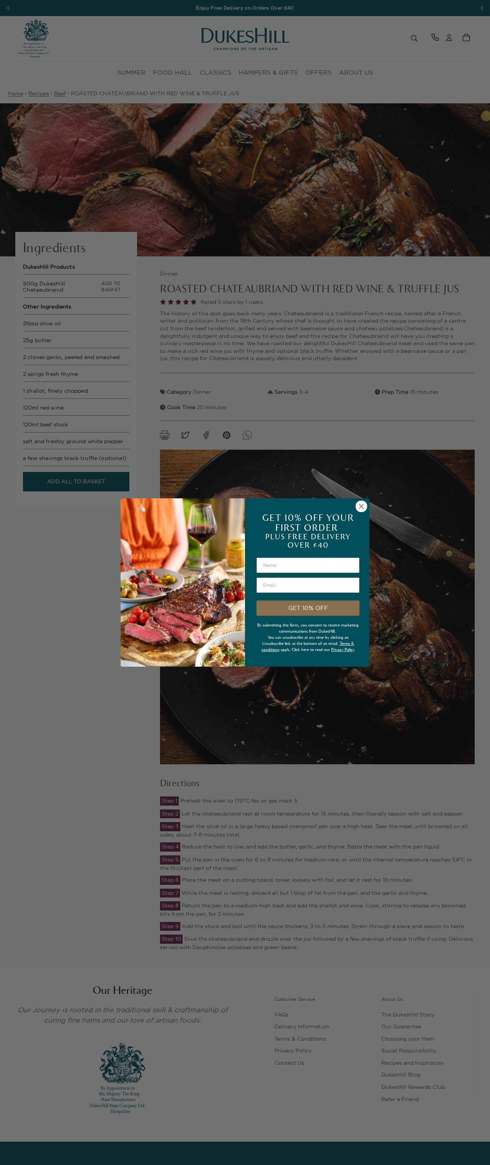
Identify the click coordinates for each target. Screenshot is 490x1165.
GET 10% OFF (308, 608)
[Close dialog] (361, 506)
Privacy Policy (342, 649)
